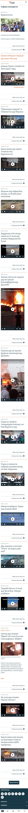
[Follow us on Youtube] (9, 793)
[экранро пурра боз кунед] (22, 83)
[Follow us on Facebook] (5, 793)
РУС (19, 811)
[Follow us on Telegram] (19, 793)
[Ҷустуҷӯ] (24, 811)
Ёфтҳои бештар (14, 782)
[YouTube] (13, 811)
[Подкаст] (2, 797)
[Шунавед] (7, 811)
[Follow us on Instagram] (12, 793)
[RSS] (23, 793)
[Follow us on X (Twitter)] (16, 793)
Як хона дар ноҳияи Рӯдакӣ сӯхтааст (13, 705)
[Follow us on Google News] (2, 793)
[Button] (18, 46)
